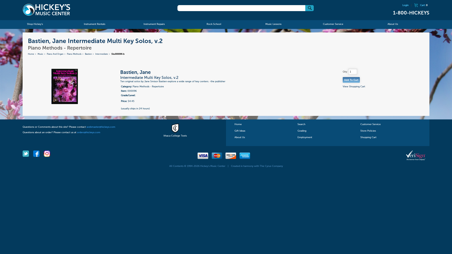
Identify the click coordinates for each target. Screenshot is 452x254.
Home (31, 54)
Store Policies (368, 131)
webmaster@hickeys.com (101, 127)
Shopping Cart (368, 137)
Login (405, 5)
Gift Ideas (239, 131)
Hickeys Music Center (46, 9)
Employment (305, 137)
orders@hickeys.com (88, 132)
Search (301, 124)
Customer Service (370, 124)
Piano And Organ (55, 54)
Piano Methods (74, 54)
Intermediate (101, 54)
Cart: (424, 5)
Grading (302, 131)
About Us (239, 137)
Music (40, 54)
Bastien (88, 54)
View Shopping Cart (354, 86)
